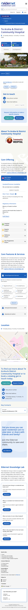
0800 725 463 (7, 595)
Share (14, 87)
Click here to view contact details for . (10, 574)
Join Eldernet (7, 450)
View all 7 (14, 303)
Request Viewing (18, 383)
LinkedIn (4, 581)
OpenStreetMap (4, 360)
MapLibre (3, 359)
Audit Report (6, 216)
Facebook (4, 579)
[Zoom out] (26, 356)
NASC (3, 554)
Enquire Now (9, 118)
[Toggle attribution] (26, 359)
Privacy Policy (20, 605)
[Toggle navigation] (26, 3)
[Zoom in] (26, 354)
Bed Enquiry (19, 118)
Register (18, 12)
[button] (14, 345)
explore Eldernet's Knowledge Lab (16, 172)
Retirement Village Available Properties (10, 558)
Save (6, 87)
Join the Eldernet (7, 82)
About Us (12, 12)
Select (7, 73)
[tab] (14, 178)
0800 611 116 (7, 599)
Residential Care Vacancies (7, 557)
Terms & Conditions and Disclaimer (11, 605)
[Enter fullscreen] (26, 333)
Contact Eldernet (5, 561)
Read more (7, 494)
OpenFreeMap (7, 359)
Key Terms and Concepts (7, 555)
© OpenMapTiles (13, 359)
